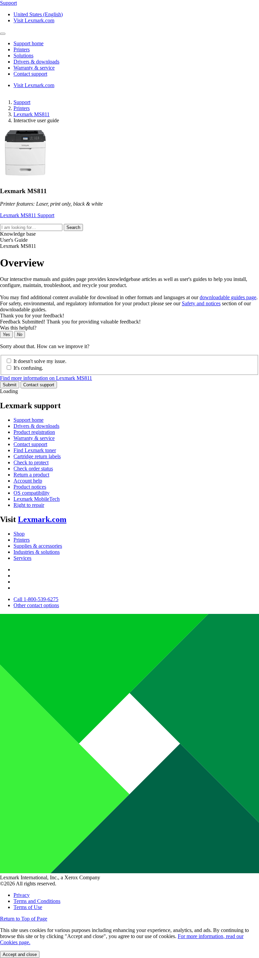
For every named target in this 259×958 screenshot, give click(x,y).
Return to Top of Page (23, 919)
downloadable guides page (228, 297)
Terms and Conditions (36, 901)
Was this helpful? (18, 328)
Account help (27, 481)
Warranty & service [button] (34, 68)
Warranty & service (34, 438)
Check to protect (31, 462)
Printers (21, 108)
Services (22, 558)
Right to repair (28, 505)
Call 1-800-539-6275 (35, 599)
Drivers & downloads (36, 426)
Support (21, 102)
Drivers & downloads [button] (36, 61)
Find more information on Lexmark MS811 (46, 378)
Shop (19, 534)
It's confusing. (28, 368)
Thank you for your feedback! (32, 315)
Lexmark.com (42, 519)
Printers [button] (21, 49)
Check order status (33, 468)
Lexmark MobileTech (36, 499)
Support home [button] (28, 43)
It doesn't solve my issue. (39, 361)
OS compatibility (31, 493)
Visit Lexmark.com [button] (33, 20)
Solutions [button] (23, 55)
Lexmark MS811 (31, 114)
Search (73, 227)
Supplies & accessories (37, 546)
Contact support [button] (30, 74)
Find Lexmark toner (34, 450)
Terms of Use (27, 907)
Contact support (38, 384)
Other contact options (36, 605)
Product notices (29, 487)
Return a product (31, 474)
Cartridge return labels (37, 456)
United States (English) (38, 14)
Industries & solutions (36, 552)
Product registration (34, 432)
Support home (28, 420)
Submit (10, 384)
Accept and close (20, 954)
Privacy (21, 895)
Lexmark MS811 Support (27, 215)
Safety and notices (201, 303)
